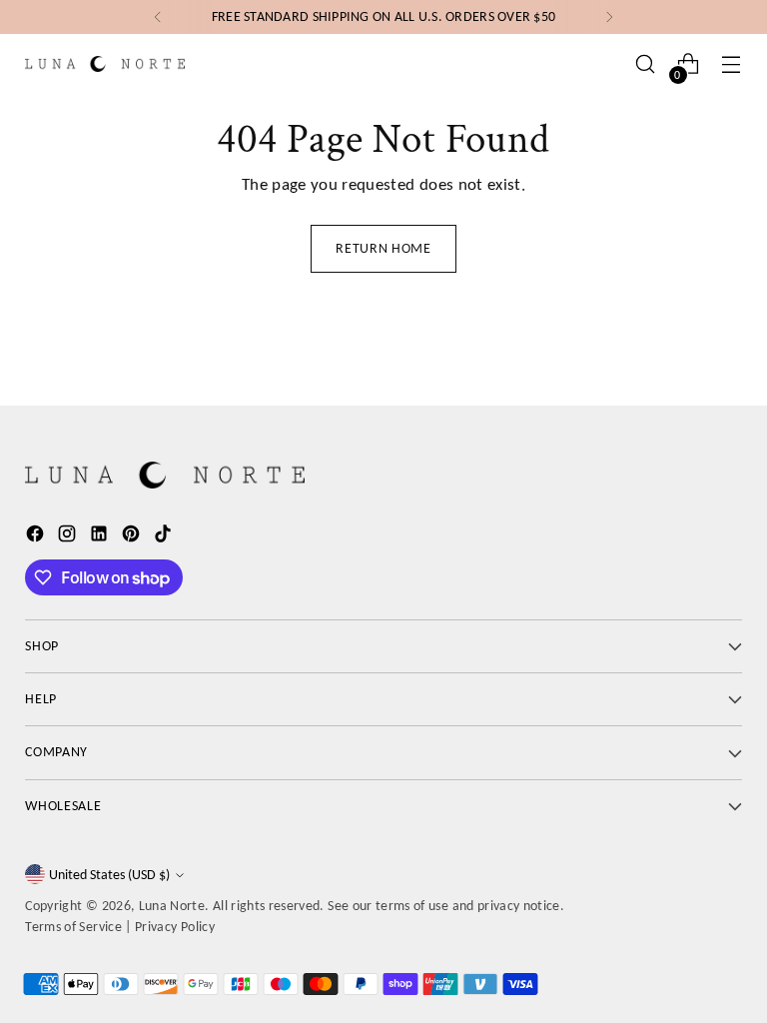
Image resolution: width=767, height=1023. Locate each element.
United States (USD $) (109, 874)
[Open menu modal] (731, 64)
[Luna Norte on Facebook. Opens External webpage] (37, 536)
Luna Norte (172, 905)
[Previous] (158, 17)
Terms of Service (73, 926)
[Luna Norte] (105, 63)
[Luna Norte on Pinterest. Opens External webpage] (133, 536)
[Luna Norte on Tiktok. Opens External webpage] (165, 536)
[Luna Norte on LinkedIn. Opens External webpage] (101, 536)
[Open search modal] (645, 64)
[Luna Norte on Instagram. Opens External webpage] (69, 536)
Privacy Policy (175, 926)
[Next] (609, 17)
